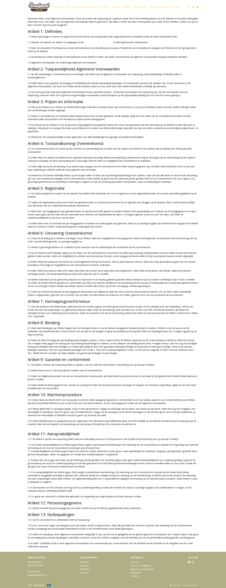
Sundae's (116, 7)
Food (67, 7)
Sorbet (106, 7)
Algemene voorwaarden (142, 569)
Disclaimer (136, 572)
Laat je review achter (159, 7)
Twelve (185, 585)
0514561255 (34, 571)
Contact (176, 7)
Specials (58, 7)
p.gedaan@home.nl (37, 575)
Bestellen (84, 562)
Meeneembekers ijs (91, 7)
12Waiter (176, 585)
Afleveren (85, 569)
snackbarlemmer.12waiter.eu (98, 42)
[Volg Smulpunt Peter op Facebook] (189, 562)
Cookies (135, 576)
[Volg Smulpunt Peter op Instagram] (193, 562)
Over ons (135, 562)
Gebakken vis (139, 7)
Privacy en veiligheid (140, 565)
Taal (30, 585)
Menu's (127, 7)
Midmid (194, 585)
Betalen (84, 565)
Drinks (75, 7)
